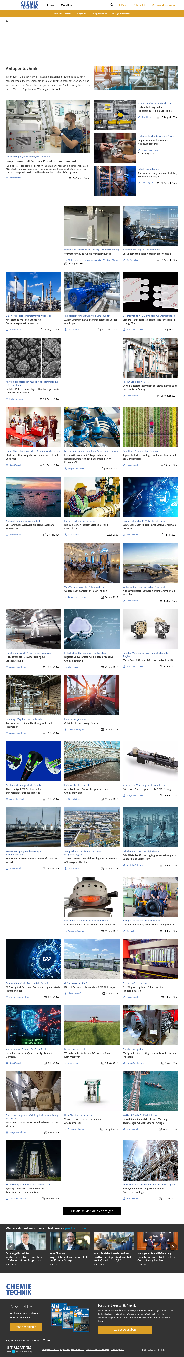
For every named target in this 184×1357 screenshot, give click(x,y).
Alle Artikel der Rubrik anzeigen (91, 1211)
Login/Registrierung (167, 4)
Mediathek (66, 4)
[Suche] (112, 5)
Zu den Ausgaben (125, 1329)
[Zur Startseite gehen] (29, 5)
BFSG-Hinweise (77, 1349)
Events (50, 4)
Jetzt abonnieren (26, 1327)
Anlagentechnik (99, 13)
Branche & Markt (62, 13)
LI (49, 1340)
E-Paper (123, 5)
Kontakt (114, 1349)
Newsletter (142, 5)
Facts (121, 1349)
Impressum (65, 1349)
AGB (44, 1349)
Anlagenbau (81, 13)
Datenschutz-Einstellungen (97, 1349)
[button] (11, 1247)
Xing (44, 1340)
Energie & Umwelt (121, 13)
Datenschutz (53, 1349)
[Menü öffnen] (11, 5)
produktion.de (75, 1228)
